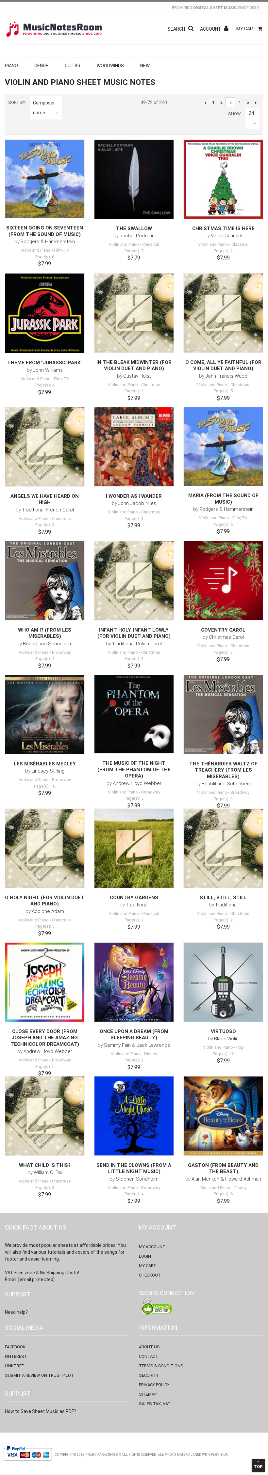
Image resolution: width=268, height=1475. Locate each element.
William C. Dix (48, 1172)
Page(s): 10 (44, 786)
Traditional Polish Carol (137, 644)
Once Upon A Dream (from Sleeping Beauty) (134, 1034)
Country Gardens (134, 898)
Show (234, 113)
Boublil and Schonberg (48, 644)
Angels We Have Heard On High (44, 499)
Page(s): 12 (223, 1053)
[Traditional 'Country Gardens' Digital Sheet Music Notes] (134, 848)
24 (251, 113)
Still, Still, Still (223, 898)
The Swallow (134, 228)
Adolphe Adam (48, 911)
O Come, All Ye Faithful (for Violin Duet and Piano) (223, 365)
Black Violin (226, 1039)
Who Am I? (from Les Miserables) (44, 633)
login (145, 1256)
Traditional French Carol (48, 510)
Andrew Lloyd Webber (137, 783)
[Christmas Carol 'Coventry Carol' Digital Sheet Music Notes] (223, 580)
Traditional (137, 905)
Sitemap (148, 1394)
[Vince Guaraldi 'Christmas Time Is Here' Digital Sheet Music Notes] (223, 179)
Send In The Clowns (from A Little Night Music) (133, 1168)
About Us (149, 1346)
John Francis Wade (226, 376)
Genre (41, 65)
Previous (205, 102)
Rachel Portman (137, 236)
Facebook (15, 1346)
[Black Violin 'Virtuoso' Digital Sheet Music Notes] (223, 982)
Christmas (150, 384)
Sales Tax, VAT (155, 1403)
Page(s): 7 (134, 250)
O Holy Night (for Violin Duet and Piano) (44, 901)
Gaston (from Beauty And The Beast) (223, 1168)
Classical (150, 244)
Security (149, 1375)
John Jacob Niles (137, 503)
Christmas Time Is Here (223, 228)
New (145, 65)
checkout (150, 1275)
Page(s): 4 (44, 385)
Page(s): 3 (134, 390)
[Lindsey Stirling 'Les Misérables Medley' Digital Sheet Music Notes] (44, 714)
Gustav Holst (137, 376)
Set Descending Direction (68, 113)
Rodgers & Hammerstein (48, 241)
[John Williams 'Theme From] (44, 313)
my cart (147, 1265)
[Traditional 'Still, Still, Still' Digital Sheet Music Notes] (223, 848)
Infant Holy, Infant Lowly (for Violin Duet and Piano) (134, 633)
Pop (240, 1047)
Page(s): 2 (223, 250)
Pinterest (16, 1356)
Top (258, 1466)
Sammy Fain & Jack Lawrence (137, 1045)
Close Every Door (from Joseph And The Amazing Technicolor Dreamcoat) (44, 1037)
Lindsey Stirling (47, 771)
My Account (152, 1246)
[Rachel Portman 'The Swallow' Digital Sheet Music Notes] (134, 179)
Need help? (16, 1312)
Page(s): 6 (44, 256)
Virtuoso (223, 1031)
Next (256, 102)
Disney (150, 1053)
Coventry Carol (223, 630)
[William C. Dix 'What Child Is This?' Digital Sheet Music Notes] (44, 1115)
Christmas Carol (226, 637)
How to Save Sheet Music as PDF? (40, 1411)
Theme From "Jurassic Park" (44, 363)
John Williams (48, 370)
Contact (148, 1356)
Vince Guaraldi (226, 236)
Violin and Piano (36, 250)
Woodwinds (110, 65)
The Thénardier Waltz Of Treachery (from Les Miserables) (223, 770)
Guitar (72, 65)
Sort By (16, 102)
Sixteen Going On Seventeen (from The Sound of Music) (44, 231)
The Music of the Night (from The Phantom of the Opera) (134, 769)
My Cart (246, 28)
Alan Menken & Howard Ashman (226, 1179)
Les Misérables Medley (45, 764)
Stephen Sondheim (137, 1179)
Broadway (61, 652)
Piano (11, 65)
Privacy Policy (154, 1384)
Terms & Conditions (161, 1365)
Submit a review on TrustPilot (39, 1375)
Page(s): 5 (223, 390)
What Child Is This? (45, 1165)
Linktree (14, 1365)
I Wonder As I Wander (134, 496)
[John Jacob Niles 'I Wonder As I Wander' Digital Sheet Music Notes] (134, 446)
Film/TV (61, 250)
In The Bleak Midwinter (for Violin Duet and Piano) (134, 365)
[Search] (256, 20)
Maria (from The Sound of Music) (223, 499)
